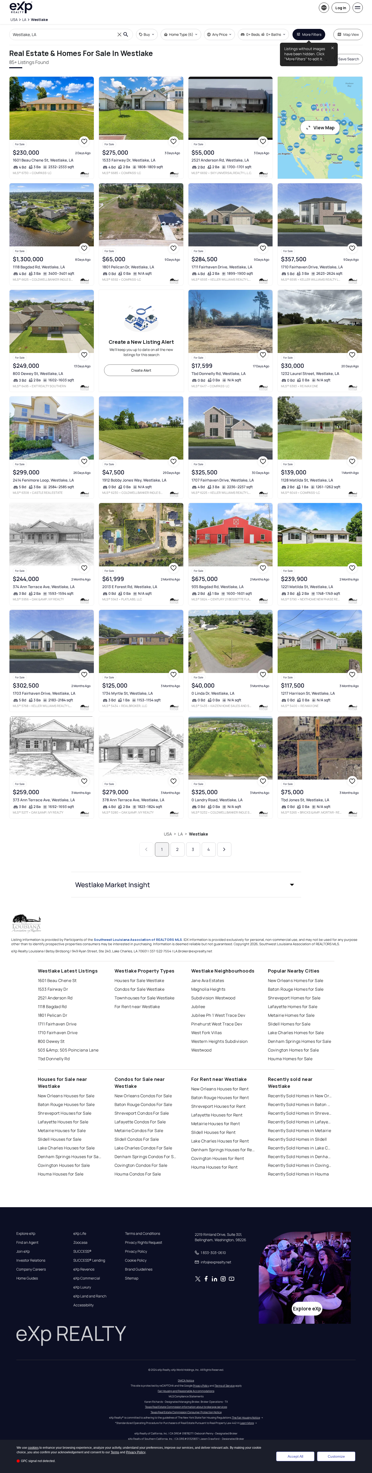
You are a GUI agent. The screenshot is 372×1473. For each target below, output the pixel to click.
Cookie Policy (135, 1260)
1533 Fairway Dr (53, 989)
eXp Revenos (83, 1269)
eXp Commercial (86, 1278)
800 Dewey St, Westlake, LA (38, 373)
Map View (351, 34)
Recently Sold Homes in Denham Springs (300, 1156)
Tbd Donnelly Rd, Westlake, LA (218, 373)
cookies (33, 1447)
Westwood (201, 1050)
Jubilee (198, 1006)
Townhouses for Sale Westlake (145, 998)
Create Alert (141, 370)
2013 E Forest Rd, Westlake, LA (129, 586)
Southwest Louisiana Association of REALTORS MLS (138, 939)
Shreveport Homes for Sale (294, 998)
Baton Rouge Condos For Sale (143, 1104)
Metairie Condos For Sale (139, 1130)
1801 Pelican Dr (52, 1015)
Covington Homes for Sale (293, 1050)
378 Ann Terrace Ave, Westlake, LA (133, 800)
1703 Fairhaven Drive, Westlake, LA (44, 693)
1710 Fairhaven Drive (58, 1032)
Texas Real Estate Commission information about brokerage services (186, 1407)
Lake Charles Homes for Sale (296, 1032)
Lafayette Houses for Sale (63, 1122)
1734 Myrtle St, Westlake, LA (127, 693)
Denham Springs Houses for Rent (223, 1149)
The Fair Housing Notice (246, 1417)
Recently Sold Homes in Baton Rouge (300, 1104)
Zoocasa (80, 1242)
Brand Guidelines (138, 1269)
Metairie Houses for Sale (62, 1130)
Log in (340, 7)
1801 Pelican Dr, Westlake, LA (128, 267)
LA (180, 834)
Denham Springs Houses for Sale (70, 1156)
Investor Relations (30, 1260)
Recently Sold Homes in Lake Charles (300, 1148)
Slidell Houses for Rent (213, 1132)
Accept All (295, 1456)
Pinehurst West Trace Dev (216, 1024)
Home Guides (27, 1278)
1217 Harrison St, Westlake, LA (308, 693)
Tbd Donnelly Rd (54, 1058)
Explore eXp (25, 1233)
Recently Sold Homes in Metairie (299, 1130)
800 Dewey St (51, 1041)
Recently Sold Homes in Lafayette (300, 1122)
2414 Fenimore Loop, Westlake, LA (43, 480)
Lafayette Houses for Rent (217, 1115)
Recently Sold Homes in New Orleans (300, 1096)
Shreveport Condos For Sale (142, 1113)
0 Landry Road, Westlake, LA (217, 800)
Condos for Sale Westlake (140, 989)
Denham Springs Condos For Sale (146, 1156)
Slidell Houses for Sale (60, 1139)
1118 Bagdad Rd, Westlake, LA (39, 267)
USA (168, 834)
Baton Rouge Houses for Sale (66, 1104)
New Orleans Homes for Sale (295, 980)
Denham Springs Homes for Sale (299, 1041)
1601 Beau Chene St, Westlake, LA (43, 160)
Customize (336, 1456)
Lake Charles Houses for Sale (66, 1148)
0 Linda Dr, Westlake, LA (212, 693)
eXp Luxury (82, 1287)
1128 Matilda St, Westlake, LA (307, 480)
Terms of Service (225, 1385)
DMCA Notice (186, 1380)
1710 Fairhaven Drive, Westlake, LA (312, 267)
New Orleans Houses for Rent (220, 1089)
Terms (115, 1452)
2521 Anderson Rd (55, 998)
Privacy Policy (136, 1251)
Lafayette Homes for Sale (293, 1006)
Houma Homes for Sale (290, 1058)
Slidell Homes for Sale (289, 1024)
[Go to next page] (224, 849)
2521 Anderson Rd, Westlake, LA (220, 160)
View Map (324, 127)
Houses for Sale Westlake (139, 980)
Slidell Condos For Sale (137, 1139)
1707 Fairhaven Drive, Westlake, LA (222, 480)
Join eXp (23, 1251)
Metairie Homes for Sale (291, 1015)
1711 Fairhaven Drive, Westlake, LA (221, 267)
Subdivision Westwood (213, 998)
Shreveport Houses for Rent (218, 1106)
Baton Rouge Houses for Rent (220, 1097)
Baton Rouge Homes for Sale (296, 989)
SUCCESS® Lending (89, 1260)
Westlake (198, 834)
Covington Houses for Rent (217, 1158)
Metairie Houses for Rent (215, 1123)
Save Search (348, 58)
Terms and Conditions (142, 1233)
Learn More (247, 1423)
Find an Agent (27, 1242)
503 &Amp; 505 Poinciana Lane (68, 1050)
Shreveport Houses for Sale (65, 1113)
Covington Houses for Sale (64, 1165)
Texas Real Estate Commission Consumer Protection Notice (186, 1412)
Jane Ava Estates (207, 980)
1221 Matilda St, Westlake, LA (307, 586)
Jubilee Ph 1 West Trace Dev (218, 1015)
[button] (186, 884)
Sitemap (131, 1278)
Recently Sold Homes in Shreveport (300, 1113)
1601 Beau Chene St (57, 980)
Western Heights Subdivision (219, 1041)
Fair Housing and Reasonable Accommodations (186, 1391)
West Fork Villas (206, 1032)
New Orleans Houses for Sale (66, 1096)
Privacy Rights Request (143, 1242)
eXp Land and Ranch (89, 1296)
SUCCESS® (82, 1251)
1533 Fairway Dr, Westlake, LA (128, 160)
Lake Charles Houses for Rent (220, 1141)
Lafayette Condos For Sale (140, 1122)
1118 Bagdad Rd (52, 1006)
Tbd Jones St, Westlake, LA (305, 800)
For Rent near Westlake (137, 1006)
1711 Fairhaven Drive (57, 1024)
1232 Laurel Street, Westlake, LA (310, 373)
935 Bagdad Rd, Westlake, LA (217, 586)
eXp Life (79, 1233)
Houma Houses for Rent (214, 1167)
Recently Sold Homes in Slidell (297, 1139)
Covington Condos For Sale (141, 1165)
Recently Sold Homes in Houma (298, 1174)
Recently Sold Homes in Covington (300, 1165)
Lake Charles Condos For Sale (143, 1148)
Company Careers (31, 1269)
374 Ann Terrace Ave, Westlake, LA (44, 586)
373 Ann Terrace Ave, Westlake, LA (44, 800)
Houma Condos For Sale (138, 1174)
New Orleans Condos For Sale (143, 1096)
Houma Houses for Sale (61, 1174)
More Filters (311, 34)
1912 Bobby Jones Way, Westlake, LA (134, 480)
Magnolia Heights (208, 989)
